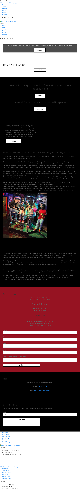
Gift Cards (10, 17)
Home (4, 5)
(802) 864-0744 (42, 386)
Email (5, 337)
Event (5, 350)
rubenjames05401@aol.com (42, 390)
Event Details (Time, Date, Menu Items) (15, 356)
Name (5, 330)
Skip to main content (6, 1)
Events (4, 12)
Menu (4, 10)
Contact (4, 8)
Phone (5, 343)
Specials (4, 14)
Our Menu (13, 141)
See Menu (39, 50)
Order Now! (3, 17)
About (4, 6)
